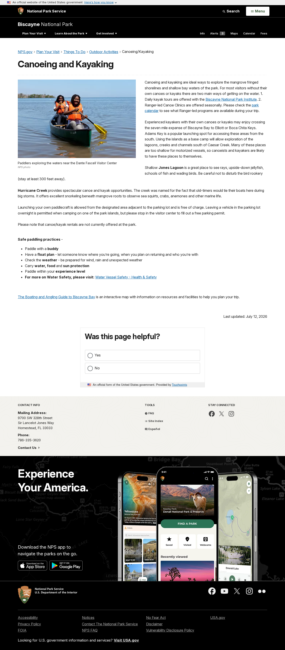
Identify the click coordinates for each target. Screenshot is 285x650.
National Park (45, 24)
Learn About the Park (69, 33)
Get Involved (105, 33)
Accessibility (28, 617)
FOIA (22, 630)
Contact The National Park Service (110, 624)
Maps (234, 33)
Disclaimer (154, 624)
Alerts (216, 33)
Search (233, 11)
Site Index (155, 421)
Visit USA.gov (126, 640)
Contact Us (27, 448)
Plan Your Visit (32, 33)
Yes (98, 355)
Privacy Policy (29, 624)
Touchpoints (179, 384)
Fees (264, 33)
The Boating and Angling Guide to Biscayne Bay (56, 297)
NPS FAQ (90, 630)
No (97, 368)
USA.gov (217, 617)
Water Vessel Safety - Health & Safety (126, 277)
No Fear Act (156, 617)
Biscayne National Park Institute (231, 99)
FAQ (151, 413)
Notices (88, 617)
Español (154, 429)
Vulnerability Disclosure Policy (170, 630)
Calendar (249, 33)
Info (202, 33)
